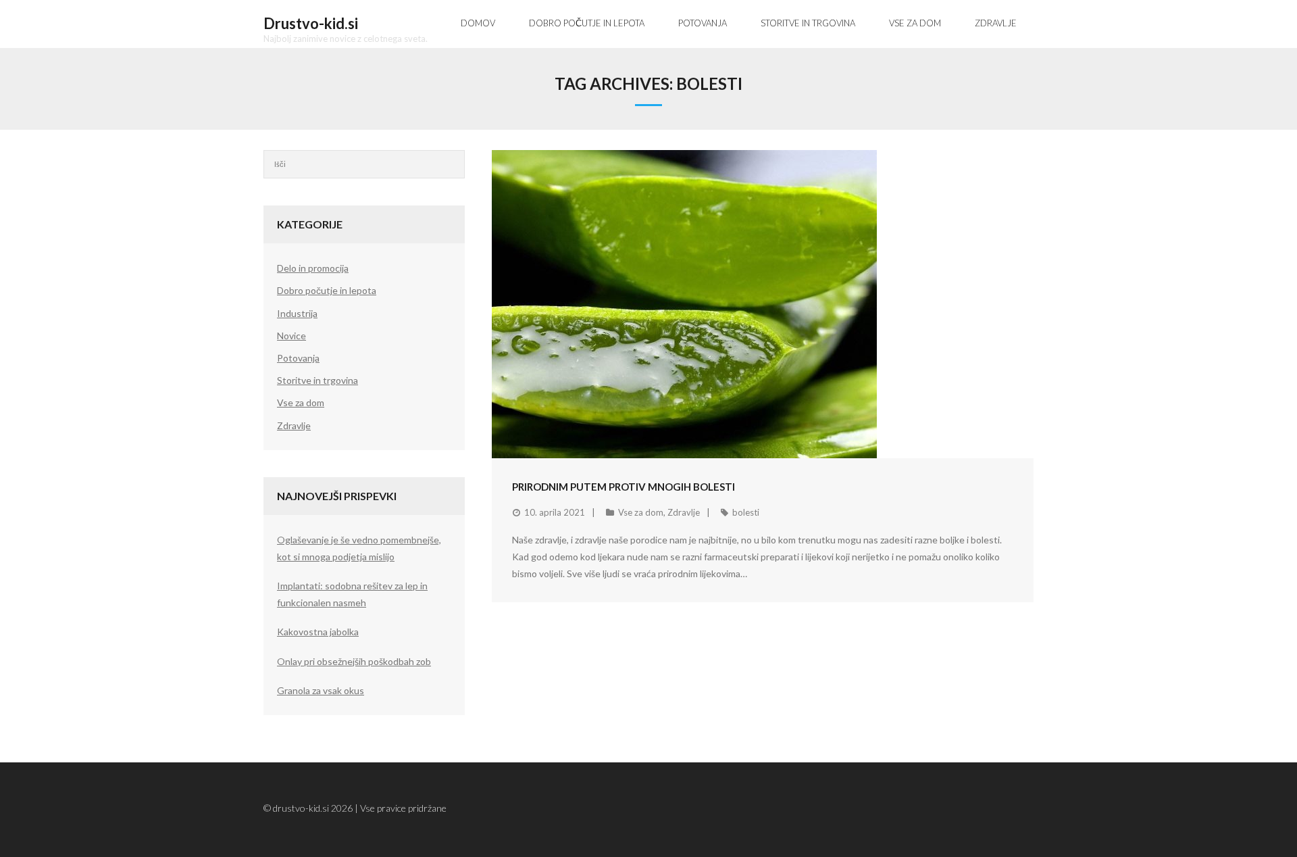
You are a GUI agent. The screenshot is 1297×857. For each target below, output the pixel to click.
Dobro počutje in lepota (326, 290)
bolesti (745, 512)
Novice (291, 335)
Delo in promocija (313, 268)
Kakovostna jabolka (318, 631)
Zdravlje (683, 512)
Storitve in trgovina (317, 380)
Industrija (297, 313)
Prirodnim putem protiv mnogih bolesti (623, 487)
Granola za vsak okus (320, 690)
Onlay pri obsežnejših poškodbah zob (354, 661)
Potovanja (298, 358)
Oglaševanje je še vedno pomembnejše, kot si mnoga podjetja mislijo (359, 548)
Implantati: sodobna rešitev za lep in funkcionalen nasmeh (352, 594)
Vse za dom (640, 512)
